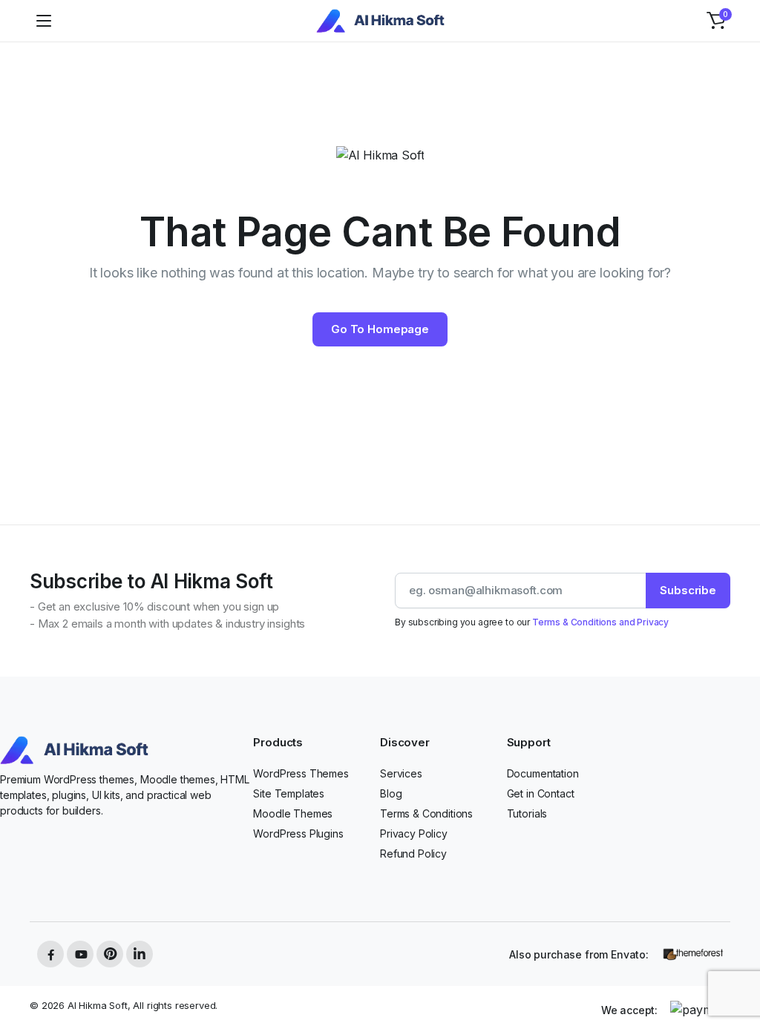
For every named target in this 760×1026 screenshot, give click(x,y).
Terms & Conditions (426, 813)
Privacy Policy (414, 833)
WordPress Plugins (298, 833)
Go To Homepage (380, 329)
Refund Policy (413, 853)
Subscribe (688, 590)
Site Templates (288, 793)
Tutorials (527, 813)
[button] (716, 21)
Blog (391, 793)
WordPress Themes (300, 773)
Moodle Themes (292, 813)
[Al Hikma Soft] (380, 21)
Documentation (543, 773)
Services (401, 773)
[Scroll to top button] (736, 959)
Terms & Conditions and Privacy (600, 622)
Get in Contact (540, 793)
